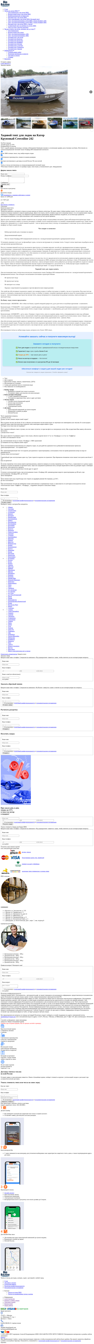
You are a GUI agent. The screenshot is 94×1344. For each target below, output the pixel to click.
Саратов (10, 614)
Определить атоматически (9, 654)
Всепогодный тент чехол (16, 32)
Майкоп (10, 568)
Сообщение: (4, 182)
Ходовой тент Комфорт (15, 42)
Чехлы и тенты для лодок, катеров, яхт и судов (19, 29)
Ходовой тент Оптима (15, 44)
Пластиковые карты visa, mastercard (33, 857)
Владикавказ (12, 524)
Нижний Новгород (14, 580)
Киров (10, 552)
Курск (10, 562)
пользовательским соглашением (45, 500)
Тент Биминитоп (13, 30)
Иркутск (10, 542)
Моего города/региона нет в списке (19, 651)
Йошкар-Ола (12, 543)
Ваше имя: (4, 174)
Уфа (9, 633)
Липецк (10, 565)
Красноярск (11, 557)
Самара (10, 609)
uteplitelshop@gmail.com (8, 1017)
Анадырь (11, 509)
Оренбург (11, 588)
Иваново (11, 538)
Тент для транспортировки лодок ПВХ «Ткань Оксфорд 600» (27, 22)
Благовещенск (12, 519)
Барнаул (10, 514)
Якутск (10, 647)
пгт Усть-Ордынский (14, 595)
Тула (9, 626)
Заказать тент (5, 184)
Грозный (10, 533)
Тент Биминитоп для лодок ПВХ (18, 12)
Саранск (10, 613)
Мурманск (11, 573)
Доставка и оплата (14, 55)
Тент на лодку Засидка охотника (18, 27)
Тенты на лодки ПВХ (11, 11)
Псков (10, 603)
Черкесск (11, 641)
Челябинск (11, 639)
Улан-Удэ (11, 629)
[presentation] (2, 130)
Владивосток (12, 522)
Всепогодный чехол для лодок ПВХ (19, 14)
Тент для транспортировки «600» (18, 35)
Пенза (10, 596)
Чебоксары (11, 638)
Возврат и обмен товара (11, 1300)
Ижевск (10, 540)
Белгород (11, 515)
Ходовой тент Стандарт (15, 45)
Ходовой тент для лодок (15, 37)
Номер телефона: (6, 176)
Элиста (10, 644)
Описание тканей (9, 1302)
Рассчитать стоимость (7, 204)
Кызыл (10, 563)
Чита (9, 643)
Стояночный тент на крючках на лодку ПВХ (22, 26)
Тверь (10, 623)
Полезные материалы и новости (18, 54)
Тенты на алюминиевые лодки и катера (20, 1294)
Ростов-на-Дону (13, 605)
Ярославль (11, 649)
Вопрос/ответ (8, 1304)
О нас (6, 9)
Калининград (12, 547)
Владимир (11, 525)
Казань (10, 545)
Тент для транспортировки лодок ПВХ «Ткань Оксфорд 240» (27, 21)
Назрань (10, 575)
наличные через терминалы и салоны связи (35, 871)
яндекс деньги (26, 852)
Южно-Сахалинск (13, 646)
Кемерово (11, 550)
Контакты (7, 59)
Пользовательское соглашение (13, 1287)
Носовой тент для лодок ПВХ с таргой (20, 24)
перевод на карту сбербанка (30, 864)
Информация (8, 50)
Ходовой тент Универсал (16, 47)
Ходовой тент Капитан (15, 39)
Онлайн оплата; (9, 1193)
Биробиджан (12, 517)
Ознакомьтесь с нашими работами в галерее (16, 195)
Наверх (3, 1337)
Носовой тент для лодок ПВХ (17, 17)
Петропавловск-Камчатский (17, 601)
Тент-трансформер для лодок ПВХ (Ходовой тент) (24, 19)
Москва (10, 571)
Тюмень (10, 628)
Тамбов (10, 621)
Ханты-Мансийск (13, 636)
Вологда (10, 529)
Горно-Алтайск (13, 532)
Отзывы (10, 57)
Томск (10, 624)
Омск (9, 585)
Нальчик (10, 576)
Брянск (10, 520)
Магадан (10, 567)
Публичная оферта (10, 1284)
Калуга (10, 548)
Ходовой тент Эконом (15, 49)
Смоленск (11, 616)
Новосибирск (12, 583)
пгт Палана (11, 591)
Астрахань (11, 512)
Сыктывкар (11, 619)
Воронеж (11, 530)
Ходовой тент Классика (15, 40)
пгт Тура (10, 593)
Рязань (10, 606)
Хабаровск (11, 634)
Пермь (10, 598)
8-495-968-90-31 (6, 63)
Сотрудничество (9, 1299)
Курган (10, 560)
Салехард (11, 608)
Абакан (10, 507)
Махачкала (11, 570)
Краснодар (11, 555)
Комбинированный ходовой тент (18, 16)
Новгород (11, 581)
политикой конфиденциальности (23, 500)
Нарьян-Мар (12, 578)
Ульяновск (11, 631)
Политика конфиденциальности (14, 1286)
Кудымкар (11, 558)
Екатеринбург (12, 537)
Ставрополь (12, 618)
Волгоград (11, 527)
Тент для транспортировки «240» (18, 34)
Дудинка (10, 535)
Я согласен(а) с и (29, 500)
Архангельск (12, 510)
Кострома (11, 553)
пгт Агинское (12, 590)
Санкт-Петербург (13, 611)
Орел (9, 586)
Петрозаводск (12, 600)
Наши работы (8, 1305)
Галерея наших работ (14, 52)
